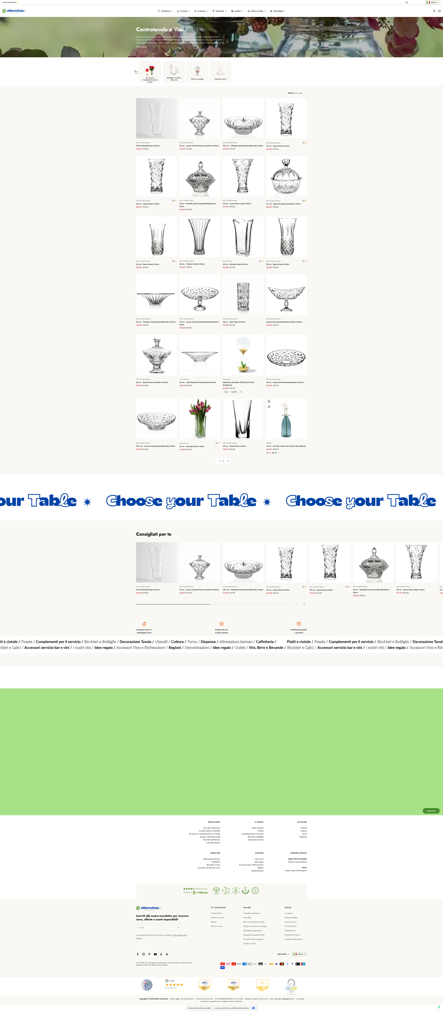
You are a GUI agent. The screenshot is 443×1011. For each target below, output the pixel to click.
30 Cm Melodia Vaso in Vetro (148, 145)
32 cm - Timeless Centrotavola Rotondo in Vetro (155, 322)
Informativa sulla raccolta (199, 1008)
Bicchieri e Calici (213, 865)
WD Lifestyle (227, 379)
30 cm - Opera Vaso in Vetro (277, 264)
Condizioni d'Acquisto (293, 939)
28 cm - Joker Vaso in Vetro (234, 322)
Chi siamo (289, 913)
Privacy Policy (290, 926)
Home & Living (257, 11)
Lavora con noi (290, 922)
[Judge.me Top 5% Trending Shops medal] (255, 890)
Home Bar (220, 11)
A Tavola (183, 11)
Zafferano (269, 443)
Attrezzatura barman (212, 859)
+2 (279, 452)
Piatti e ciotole (257, 828)
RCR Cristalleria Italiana (143, 142)
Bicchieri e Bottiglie (255, 837)
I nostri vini (258, 859)
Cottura (304, 831)
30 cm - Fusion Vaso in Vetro (234, 446)
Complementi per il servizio (252, 834)
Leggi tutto (427, 801)
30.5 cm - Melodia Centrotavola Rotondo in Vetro (243, 145)
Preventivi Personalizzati (253, 939)
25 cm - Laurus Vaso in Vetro (277, 146)
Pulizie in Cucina (217, 917)
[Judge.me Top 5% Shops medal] (245, 890)
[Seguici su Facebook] (137, 954)
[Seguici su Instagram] (143, 954)
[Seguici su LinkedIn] (167, 954)
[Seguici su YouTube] (155, 954)
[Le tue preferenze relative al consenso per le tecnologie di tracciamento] (439, 1007)
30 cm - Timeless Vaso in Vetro (192, 264)
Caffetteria (215, 862)
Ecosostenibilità (291, 917)
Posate (260, 831)
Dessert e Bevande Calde (210, 837)
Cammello (234, 392)
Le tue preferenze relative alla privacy (232, 1008)
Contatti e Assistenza (251, 913)
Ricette (213, 922)
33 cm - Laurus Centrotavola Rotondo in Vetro (285, 382)
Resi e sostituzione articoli (253, 922)
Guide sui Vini (216, 913)
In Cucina (201, 11)
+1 (240, 392)
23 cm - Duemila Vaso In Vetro (192, 446)
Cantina (237, 11)
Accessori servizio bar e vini (209, 868)
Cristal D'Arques (184, 379)
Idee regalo (259, 862)
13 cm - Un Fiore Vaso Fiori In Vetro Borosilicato (286, 446)
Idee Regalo (278, 11)
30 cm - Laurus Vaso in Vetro (147, 204)
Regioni (260, 868)
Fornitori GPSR (249, 943)
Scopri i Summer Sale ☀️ (10, 2)
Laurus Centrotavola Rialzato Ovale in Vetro (284, 322)
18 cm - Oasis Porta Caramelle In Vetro (152, 382)
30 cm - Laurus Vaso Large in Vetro (237, 203)
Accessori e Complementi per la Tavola (204, 834)
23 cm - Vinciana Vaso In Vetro (235, 264)
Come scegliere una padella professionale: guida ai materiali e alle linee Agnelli (263, 751)
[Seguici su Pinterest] (149, 954)
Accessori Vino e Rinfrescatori (251, 865)
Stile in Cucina (216, 926)
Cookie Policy (290, 930)
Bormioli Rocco (227, 261)
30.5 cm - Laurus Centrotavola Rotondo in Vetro (155, 446)
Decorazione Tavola (255, 839)
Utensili (304, 828)
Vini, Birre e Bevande (211, 828)
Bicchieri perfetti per (212, 839)
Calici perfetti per (213, 842)
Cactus (226, 392)
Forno (304, 834)
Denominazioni (257, 871)
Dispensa (303, 837)
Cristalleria (165, 11)
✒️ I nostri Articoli (218, 907)
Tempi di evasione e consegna (255, 926)
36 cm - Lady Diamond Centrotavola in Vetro (198, 382)
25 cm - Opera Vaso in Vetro (147, 264)
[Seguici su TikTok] (161, 954)
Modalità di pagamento (252, 930)
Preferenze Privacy (292, 935)
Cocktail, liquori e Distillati (209, 831)
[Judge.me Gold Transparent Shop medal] (226, 890)
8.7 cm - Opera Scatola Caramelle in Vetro (283, 204)
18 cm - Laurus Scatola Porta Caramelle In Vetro (199, 145)
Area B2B (247, 917)
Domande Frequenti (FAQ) (253, 935)
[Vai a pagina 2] (228, 461)
